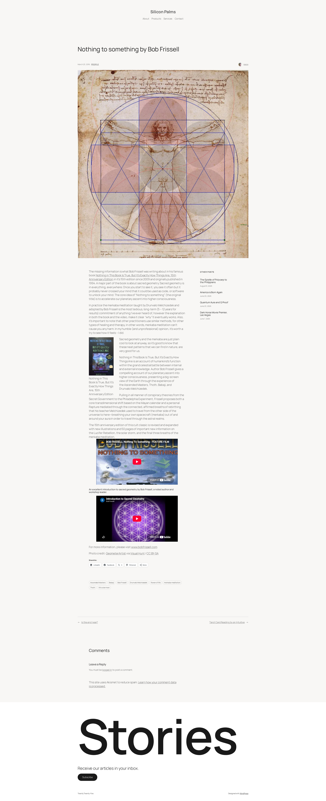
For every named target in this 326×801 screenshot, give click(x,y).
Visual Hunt (137, 553)
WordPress (244, 793)
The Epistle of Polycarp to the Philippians (213, 281)
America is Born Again (211, 292)
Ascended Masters (97, 582)
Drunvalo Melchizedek (138, 582)
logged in (107, 669)
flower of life (156, 582)
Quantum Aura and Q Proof (214, 302)
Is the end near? (89, 622)
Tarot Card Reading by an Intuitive (227, 622)
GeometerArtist (116, 553)
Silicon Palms (163, 12)
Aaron (245, 64)
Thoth (92, 587)
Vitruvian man (104, 587)
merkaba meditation (172, 582)
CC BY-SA (152, 553)
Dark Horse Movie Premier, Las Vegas (213, 313)
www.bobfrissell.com (144, 547)
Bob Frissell (122, 582)
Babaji (111, 582)
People (95, 64)
